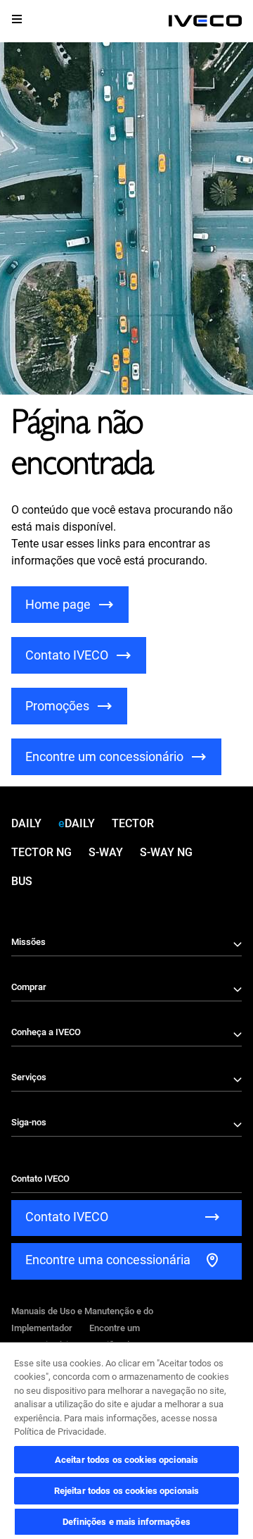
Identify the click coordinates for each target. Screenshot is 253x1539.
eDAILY (76, 823)
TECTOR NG (41, 852)
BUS (21, 881)
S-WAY (106, 852)
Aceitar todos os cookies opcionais (126, 1459)
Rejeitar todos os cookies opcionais (127, 1490)
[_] (205, 21)
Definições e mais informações (126, 1521)
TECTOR (133, 823)
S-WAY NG (166, 852)
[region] (126, 1440)
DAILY (26, 823)
